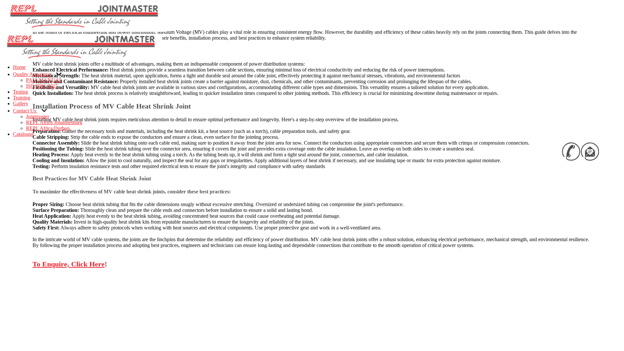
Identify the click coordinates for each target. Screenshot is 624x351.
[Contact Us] (44, 110)
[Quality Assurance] (59, 73)
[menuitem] (19, 67)
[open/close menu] (2, 33)
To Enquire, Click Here (68, 264)
